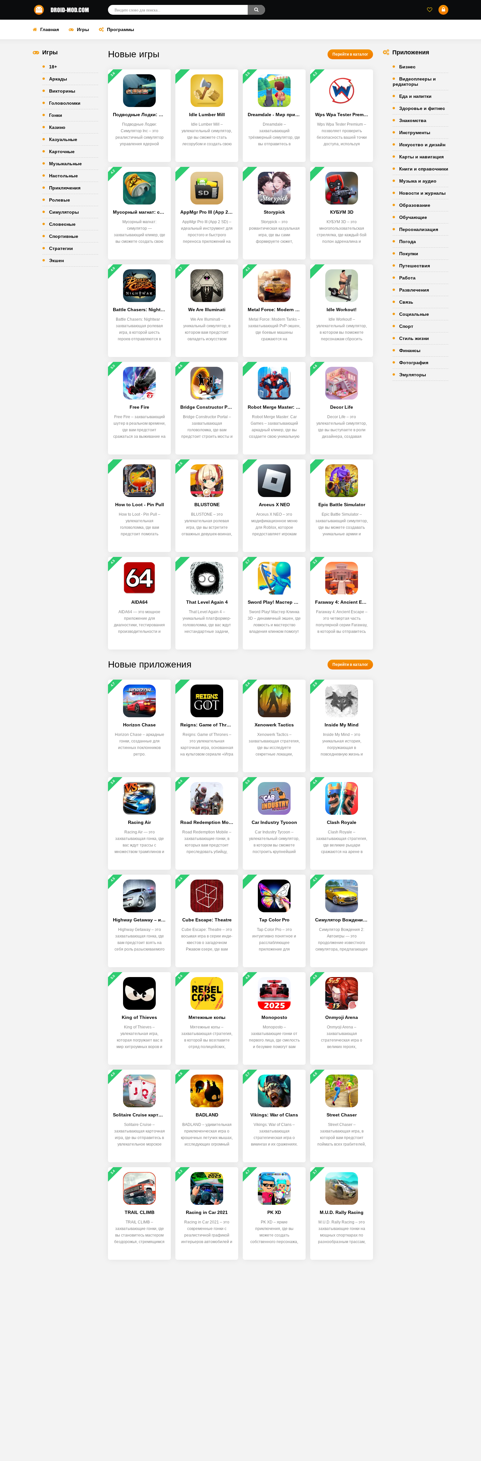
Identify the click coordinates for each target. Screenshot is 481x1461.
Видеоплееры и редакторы (414, 81)
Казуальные (63, 139)
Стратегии (61, 248)
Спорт (406, 326)
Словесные (62, 224)
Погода (407, 241)
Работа (407, 277)
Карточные (62, 151)
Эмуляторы (412, 374)
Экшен (56, 260)
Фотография (413, 362)
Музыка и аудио (417, 181)
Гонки (55, 115)
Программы (120, 29)
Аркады (58, 78)
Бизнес (407, 66)
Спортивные (63, 236)
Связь (406, 302)
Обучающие (413, 217)
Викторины (62, 91)
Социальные (414, 314)
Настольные (63, 175)
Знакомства (412, 120)
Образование (414, 205)
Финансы (409, 350)
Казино (57, 127)
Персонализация (418, 229)
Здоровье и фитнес (422, 108)
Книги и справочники (423, 168)
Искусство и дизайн (422, 144)
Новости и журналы (422, 193)
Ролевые (59, 200)
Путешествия (414, 265)
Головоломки (64, 103)
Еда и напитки (415, 96)
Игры (83, 29)
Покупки (408, 253)
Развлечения (414, 290)
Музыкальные (65, 163)
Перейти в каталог (350, 54)
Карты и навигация (421, 156)
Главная (49, 29)
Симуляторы (64, 212)
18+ (53, 66)
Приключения (64, 187)
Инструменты (414, 132)
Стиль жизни (414, 338)
